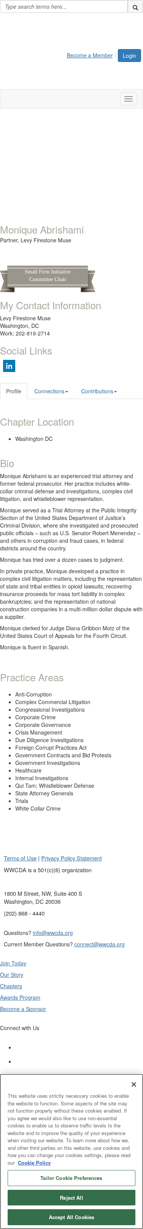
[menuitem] (92, 54)
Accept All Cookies (71, 1217)
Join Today (13, 963)
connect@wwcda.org (99, 944)
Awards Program (20, 997)
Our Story (11, 974)
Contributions (97, 391)
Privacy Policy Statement (71, 858)
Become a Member (90, 55)
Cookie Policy (34, 1162)
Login (129, 55)
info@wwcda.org (53, 932)
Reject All (71, 1197)
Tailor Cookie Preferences (71, 1177)
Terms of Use (20, 858)
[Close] (133, 1084)
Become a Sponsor (23, 1009)
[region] (71, 1151)
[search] (135, 6)
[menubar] (92, 54)
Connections (49, 391)
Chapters (11, 986)
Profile (13, 391)
